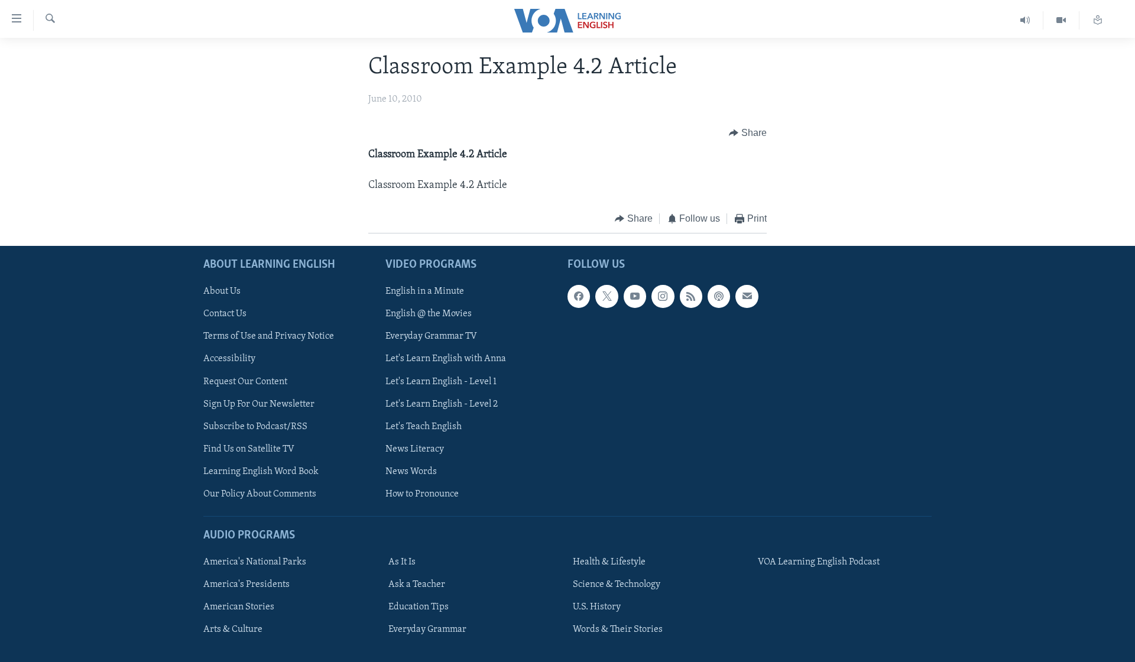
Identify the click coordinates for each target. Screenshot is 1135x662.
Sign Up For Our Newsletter (258, 403)
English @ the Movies (428, 314)
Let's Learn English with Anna (445, 359)
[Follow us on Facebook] (579, 296)
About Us (222, 291)
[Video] (1061, 20)
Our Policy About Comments (259, 493)
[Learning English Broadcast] (1025, 20)
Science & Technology (616, 584)
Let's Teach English (423, 426)
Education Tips (418, 607)
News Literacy (414, 448)
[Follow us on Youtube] (635, 296)
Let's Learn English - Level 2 (441, 403)
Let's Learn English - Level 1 (441, 381)
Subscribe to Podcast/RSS (255, 426)
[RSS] (691, 296)
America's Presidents (246, 584)
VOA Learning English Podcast (819, 562)
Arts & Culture (232, 629)
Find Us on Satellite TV (248, 448)
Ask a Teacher (416, 584)
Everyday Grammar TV (431, 336)
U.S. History (597, 607)
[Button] (748, 133)
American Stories (238, 607)
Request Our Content (245, 381)
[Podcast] (719, 296)
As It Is (402, 562)
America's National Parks (254, 562)
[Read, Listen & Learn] (1097, 20)
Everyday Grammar (427, 629)
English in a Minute (424, 291)
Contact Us (225, 314)
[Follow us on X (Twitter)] (606, 296)
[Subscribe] (746, 296)
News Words (411, 471)
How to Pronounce (422, 493)
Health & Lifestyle (609, 562)
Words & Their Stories (618, 629)
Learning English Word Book (261, 471)
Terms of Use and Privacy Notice (268, 336)
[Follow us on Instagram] (662, 296)
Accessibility (229, 359)
